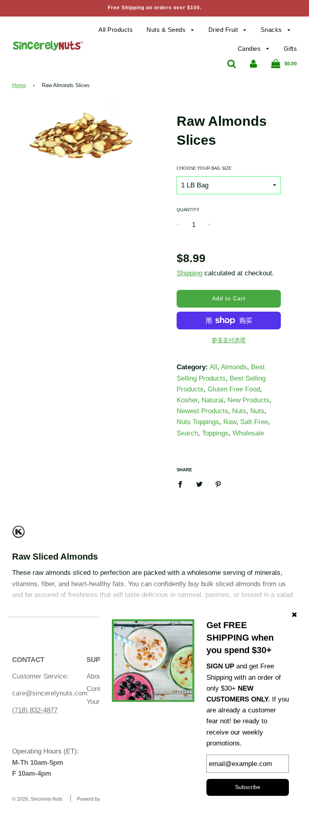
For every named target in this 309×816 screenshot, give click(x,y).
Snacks (272, 29)
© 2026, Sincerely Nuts (37, 799)
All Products (116, 29)
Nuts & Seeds (166, 29)
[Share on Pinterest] (218, 484)
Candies (250, 48)
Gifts (290, 48)
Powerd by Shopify (97, 799)
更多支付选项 (228, 340)
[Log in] (253, 63)
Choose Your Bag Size (204, 168)
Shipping (189, 273)
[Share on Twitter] (199, 484)
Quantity (188, 209)
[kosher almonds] (18, 535)
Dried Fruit (224, 29)
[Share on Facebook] (183, 484)
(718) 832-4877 (35, 710)
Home (19, 85)
